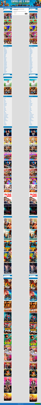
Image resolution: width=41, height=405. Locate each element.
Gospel (5, 108)
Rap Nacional (5, 116)
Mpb (4, 111)
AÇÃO (5, 48)
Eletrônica (5, 104)
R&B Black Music (6, 117)
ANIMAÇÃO (5, 50)
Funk (4, 107)
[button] (37, 403)
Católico (5, 101)
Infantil (5, 109)
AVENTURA (5, 51)
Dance (5, 102)
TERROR (5, 72)
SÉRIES (5, 70)
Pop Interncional (6, 114)
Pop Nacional (5, 115)
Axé (4, 99)
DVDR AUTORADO (6, 47)
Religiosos (5, 119)
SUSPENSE (5, 71)
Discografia (5, 103)
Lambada (5, 110)
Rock (4, 121)
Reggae (5, 118)
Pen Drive (5, 113)
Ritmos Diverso (6, 120)
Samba (5, 122)
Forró (4, 106)
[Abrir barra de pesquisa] (35, 7)
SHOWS (5, 69)
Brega (4, 100)
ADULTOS (5, 49)
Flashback (5, 105)
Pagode (5, 112)
